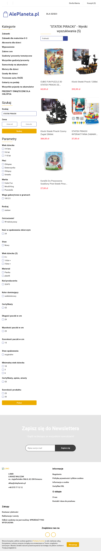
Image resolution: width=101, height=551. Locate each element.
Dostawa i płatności (10, 512)
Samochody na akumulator (15, 65)
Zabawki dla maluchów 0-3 (15, 38)
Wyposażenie (8, 47)
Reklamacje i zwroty (10, 516)
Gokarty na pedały (10, 82)
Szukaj (19, 131)
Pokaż (19, 403)
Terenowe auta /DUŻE (12, 78)
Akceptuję (73, 544)
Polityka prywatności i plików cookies (67, 478)
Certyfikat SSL (58, 486)
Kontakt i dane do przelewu (63, 501)
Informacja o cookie (60, 482)
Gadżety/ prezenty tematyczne (17, 56)
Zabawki (6, 34)
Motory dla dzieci (10, 69)
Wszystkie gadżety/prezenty (16, 60)
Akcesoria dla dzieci (12, 42)
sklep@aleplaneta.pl (17, 483)
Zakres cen (7, 51)
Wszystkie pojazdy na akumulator (18, 87)
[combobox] (54, 38)
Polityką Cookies (39, 541)
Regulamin (57, 474)
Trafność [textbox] (45, 38)
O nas (54, 497)
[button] (57, 468)
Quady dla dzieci (10, 73)
